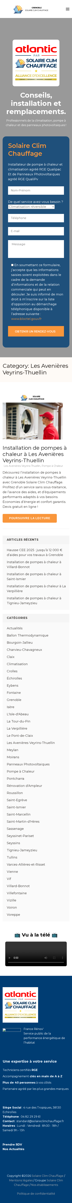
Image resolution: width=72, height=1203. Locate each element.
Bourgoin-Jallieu (20, 643)
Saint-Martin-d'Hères (23, 822)
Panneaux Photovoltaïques (28, 764)
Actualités (15, 628)
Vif (9, 879)
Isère (10, 707)
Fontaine (14, 693)
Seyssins (13, 843)
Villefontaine (17, 893)
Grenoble (14, 700)
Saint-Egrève (17, 800)
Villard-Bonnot (18, 886)
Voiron (12, 907)
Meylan (12, 750)
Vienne (12, 872)
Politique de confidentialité (36, 1193)
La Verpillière (17, 728)
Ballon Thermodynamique (27, 635)
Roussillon (15, 793)
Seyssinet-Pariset (20, 836)
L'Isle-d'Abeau (18, 714)
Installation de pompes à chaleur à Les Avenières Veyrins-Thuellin (35, 454)
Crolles (12, 671)
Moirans (13, 757)
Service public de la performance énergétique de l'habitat (44, 1038)
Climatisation (17, 664)
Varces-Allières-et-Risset (26, 864)
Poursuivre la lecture (29, 518)
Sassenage (15, 829)
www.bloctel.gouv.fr (26, 319)
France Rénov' (34, 1029)
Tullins (12, 857)
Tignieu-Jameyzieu (22, 850)
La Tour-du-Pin (18, 721)
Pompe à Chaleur (52, 465)
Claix (11, 657)
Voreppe (13, 915)
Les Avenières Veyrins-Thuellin (22, 465)
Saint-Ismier (16, 807)
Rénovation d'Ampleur (24, 786)
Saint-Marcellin (19, 814)
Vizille (11, 900)
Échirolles (14, 678)
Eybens (12, 686)
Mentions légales (21, 1180)
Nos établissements (44, 1185)
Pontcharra (15, 779)
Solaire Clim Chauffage (47, 1176)
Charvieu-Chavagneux (24, 650)
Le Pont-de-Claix (20, 736)
